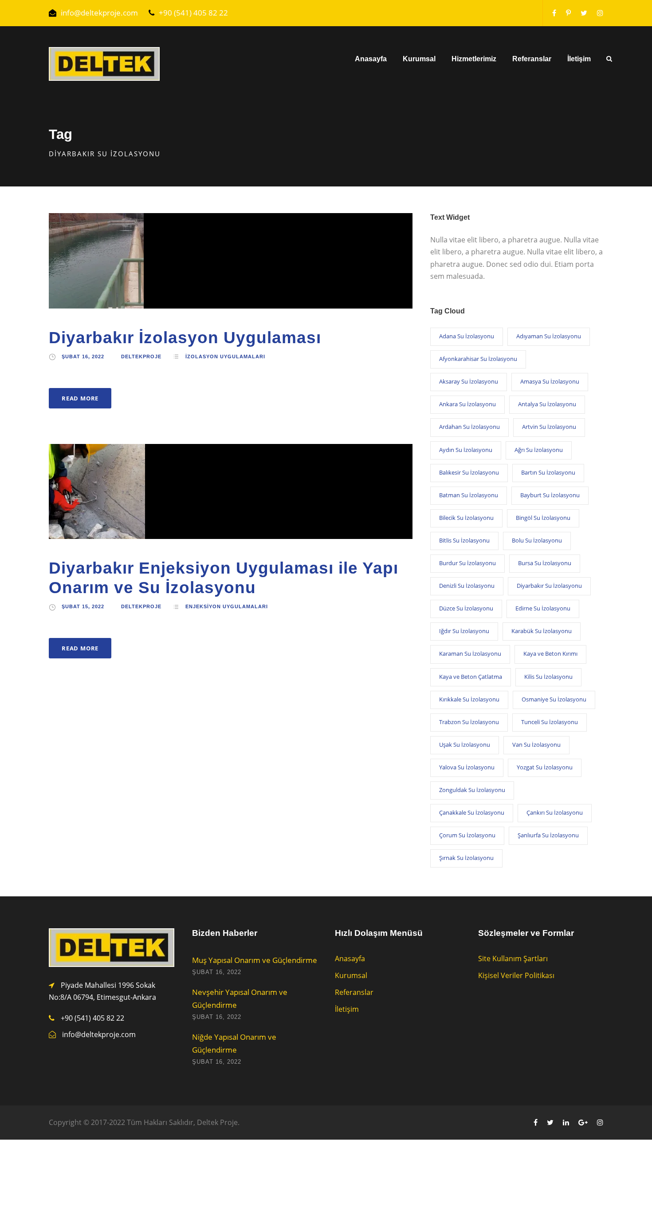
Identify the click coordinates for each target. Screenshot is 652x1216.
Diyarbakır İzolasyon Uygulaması (185, 338)
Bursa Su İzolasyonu (544, 563)
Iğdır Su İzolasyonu (464, 631)
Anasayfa (371, 59)
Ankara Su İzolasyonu (467, 404)
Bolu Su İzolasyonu (537, 540)
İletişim (579, 59)
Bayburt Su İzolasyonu (550, 495)
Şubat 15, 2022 (83, 606)
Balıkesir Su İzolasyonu (469, 472)
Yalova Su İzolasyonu (467, 767)
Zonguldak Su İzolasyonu (472, 790)
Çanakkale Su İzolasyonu (471, 812)
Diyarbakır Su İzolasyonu (549, 586)
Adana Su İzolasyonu (466, 336)
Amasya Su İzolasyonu (549, 381)
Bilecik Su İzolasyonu (466, 518)
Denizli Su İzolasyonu (467, 586)
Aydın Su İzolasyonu (465, 450)
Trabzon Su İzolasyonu (469, 722)
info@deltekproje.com (99, 13)
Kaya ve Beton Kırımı (550, 654)
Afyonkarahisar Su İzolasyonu (478, 359)
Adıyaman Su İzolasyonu (548, 336)
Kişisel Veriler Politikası (516, 975)
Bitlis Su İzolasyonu (464, 540)
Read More (80, 398)
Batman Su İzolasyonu (468, 495)
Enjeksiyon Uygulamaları (226, 606)
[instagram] (600, 13)
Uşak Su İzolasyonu (464, 745)
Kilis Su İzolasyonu (548, 677)
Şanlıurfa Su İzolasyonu (548, 835)
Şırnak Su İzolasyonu (466, 858)
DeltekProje (141, 356)
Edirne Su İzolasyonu (542, 608)
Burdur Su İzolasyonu (467, 563)
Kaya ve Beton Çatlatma (470, 677)
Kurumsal (419, 59)
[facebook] (554, 13)
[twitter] (584, 13)
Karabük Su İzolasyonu (541, 631)
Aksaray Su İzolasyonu (468, 381)
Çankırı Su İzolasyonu (554, 812)
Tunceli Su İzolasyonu (549, 722)
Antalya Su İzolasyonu (547, 404)
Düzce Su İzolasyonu (466, 608)
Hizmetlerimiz (474, 59)
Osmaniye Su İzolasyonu (554, 699)
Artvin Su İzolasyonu (549, 427)
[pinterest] (568, 13)
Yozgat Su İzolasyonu (545, 767)
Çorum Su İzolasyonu (467, 835)
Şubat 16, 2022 (83, 356)
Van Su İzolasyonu (536, 745)
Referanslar (531, 59)
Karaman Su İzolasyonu (470, 654)
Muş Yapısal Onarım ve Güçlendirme (254, 960)
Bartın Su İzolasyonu (548, 472)
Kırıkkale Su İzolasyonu (469, 699)
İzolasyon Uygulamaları (225, 356)
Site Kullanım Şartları (513, 958)
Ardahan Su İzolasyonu (469, 427)
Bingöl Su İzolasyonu (543, 518)
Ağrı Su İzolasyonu (539, 450)
